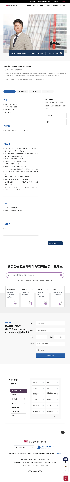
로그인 (26, 1)
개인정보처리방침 (22, 453)
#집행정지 (49, 281)
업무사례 (35, 5)
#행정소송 (35, 281)
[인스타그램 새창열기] (41, 471)
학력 (48, 91)
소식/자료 (55, 5)
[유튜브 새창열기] (38, 471)
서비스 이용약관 (12, 453)
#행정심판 (28, 281)
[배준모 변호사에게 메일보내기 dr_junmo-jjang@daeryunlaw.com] (61, 53)
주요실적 (35, 91)
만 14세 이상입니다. (42, 350)
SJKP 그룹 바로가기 (20, 447)
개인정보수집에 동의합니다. (44, 349)
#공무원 (42, 281)
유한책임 (35, 453)
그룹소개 (29, 5)
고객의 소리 (58, 453)
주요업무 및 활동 (22, 91)
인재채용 (56, 1)
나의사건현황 (33, 1)
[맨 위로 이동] (63, 432)
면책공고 (30, 453)
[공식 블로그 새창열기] (31, 471)
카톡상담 (65, 468)
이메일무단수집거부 (44, 453)
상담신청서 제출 (50, 355)
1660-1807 (45, 1)
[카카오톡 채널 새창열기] (35, 471)
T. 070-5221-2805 (53, 53)
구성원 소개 (49, 5)
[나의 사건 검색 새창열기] (28, 471)
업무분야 (42, 5)
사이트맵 (52, 453)
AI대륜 (63, 1)
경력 (10, 91)
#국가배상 (21, 281)
